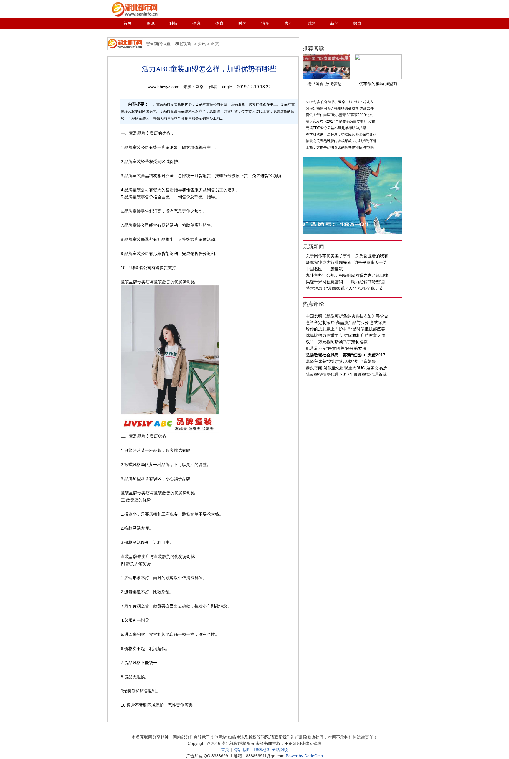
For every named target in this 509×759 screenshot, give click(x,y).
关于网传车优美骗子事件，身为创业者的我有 (347, 255)
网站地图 (241, 749)
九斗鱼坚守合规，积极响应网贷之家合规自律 (347, 275)
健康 (196, 23)
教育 (357, 23)
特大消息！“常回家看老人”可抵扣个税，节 (344, 288)
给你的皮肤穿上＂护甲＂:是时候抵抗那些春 (345, 329)
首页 (127, 23)
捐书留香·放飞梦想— (326, 83)
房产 (288, 23)
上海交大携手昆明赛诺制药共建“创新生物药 (340, 147)
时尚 (242, 23)
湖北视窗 (183, 43)
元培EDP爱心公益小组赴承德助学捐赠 (336, 128)
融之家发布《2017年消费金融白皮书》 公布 (340, 121)
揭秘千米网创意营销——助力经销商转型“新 (346, 281)
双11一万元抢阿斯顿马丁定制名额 (337, 342)
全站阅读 (280, 749)
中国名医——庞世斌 (324, 268)
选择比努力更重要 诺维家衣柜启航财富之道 (345, 335)
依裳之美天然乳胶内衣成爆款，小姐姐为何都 (341, 141)
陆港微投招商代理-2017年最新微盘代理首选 (346, 374)
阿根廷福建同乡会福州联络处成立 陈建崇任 (340, 108)
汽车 (265, 23)
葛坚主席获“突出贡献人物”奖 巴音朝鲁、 (343, 361)
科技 (173, 23)
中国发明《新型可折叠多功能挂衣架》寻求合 (347, 316)
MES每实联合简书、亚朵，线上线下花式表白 (341, 102)
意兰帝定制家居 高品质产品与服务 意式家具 (346, 322)
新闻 (334, 23)
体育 (219, 23)
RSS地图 (262, 749)
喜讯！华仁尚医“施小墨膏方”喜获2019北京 (339, 115)
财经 (311, 23)
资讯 (150, 23)
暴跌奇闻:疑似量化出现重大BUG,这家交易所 (346, 367)
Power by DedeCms (304, 755)
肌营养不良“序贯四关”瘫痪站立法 (336, 348)
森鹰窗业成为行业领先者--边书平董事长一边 (346, 262)
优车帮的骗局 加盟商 (378, 83)
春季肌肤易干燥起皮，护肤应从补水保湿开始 (341, 134)
